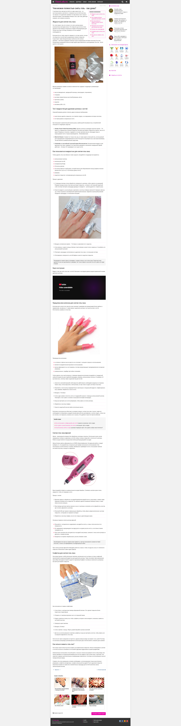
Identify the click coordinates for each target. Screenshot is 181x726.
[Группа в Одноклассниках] (125, 721)
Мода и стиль (103, 5)
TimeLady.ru (61, 1)
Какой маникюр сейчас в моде (63, 427)
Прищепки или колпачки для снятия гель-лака (97, 26)
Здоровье (78, 2)
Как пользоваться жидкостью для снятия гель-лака (97, 22)
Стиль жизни (92, 2)
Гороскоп (100, 2)
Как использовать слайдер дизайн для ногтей (67, 423)
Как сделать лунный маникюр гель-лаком (66, 425)
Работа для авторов (97, 720)
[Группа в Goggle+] (127, 721)
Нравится (57, 669)
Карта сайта (95, 722)
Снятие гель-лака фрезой (98, 29)
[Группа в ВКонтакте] (120, 721)
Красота (72, 2)
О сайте (84, 720)
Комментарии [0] (102, 669)
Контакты (85, 722)
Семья (85, 2)
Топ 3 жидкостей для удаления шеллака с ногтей (98, 18)
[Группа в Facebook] (122, 721)
